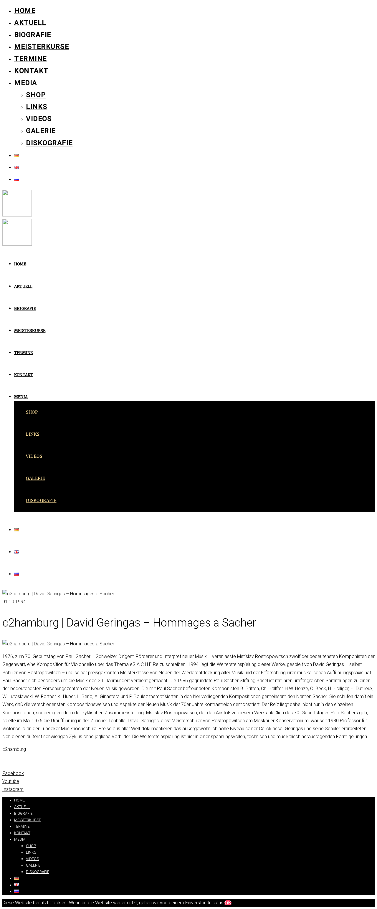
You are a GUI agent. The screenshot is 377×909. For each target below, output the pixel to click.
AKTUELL (30, 23)
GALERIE (41, 131)
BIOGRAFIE (32, 35)
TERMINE (30, 58)
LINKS (36, 107)
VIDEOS (39, 119)
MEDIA (25, 83)
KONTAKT (31, 71)
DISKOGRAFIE (49, 143)
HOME (24, 10)
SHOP (36, 95)
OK (228, 902)
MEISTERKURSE (41, 46)
